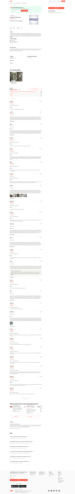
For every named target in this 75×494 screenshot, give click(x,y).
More (21, 27)
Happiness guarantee (61, 480)
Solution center (51, 473)
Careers (59, 475)
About (11, 27)
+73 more (20, 21)
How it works (60, 473)
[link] (16, 409)
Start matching (24, 10)
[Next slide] (12, 418)
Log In (59, 1)
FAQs (49, 475)
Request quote (16, 416)
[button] (16, 78)
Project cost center (51, 474)
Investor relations (60, 478)
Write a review (35, 89)
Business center (41, 474)
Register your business (42, 473)
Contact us (59, 479)
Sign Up (63, 1)
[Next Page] (30, 397)
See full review (12, 121)
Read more (11, 36)
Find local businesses (33, 473)
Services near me (32, 474)
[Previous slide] (10, 418)
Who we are (59, 474)
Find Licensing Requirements (24, 426)
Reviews (18, 27)
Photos (14, 27)
